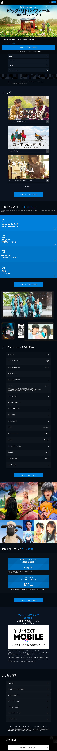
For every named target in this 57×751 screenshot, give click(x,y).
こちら (39, 51)
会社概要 (11, 742)
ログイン (53, 2)
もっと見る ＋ (28, 186)
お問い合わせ (22, 742)
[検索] (50, 2)
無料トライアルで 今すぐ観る (28, 47)
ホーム (7, 742)
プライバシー (16, 742)
